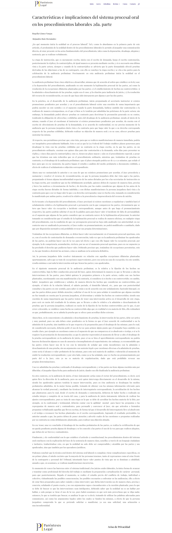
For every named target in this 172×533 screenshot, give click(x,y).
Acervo (98, 4)
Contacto (133, 4)
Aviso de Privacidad (119, 526)
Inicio (92, 4)
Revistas (115, 4)
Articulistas (106, 4)
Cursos (125, 4)
